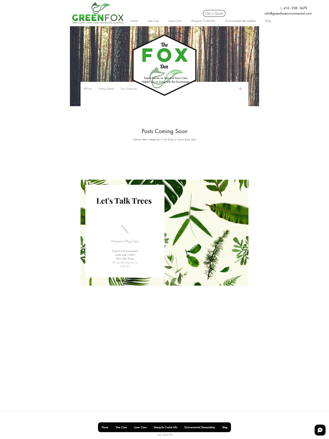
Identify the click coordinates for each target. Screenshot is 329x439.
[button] (240, 89)
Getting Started (106, 88)
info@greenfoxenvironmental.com (288, 13)
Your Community (129, 88)
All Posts (88, 88)
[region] (164, 233)
